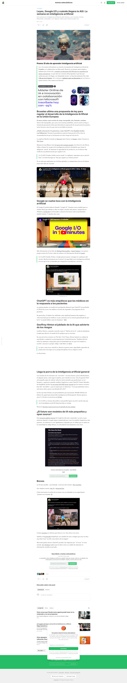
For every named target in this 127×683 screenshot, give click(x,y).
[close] (77, 626)
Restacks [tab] (47, 589)
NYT (70, 344)
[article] (63, 616)
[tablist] (43, 589)
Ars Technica (46, 545)
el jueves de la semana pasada (64, 145)
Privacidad (61, 672)
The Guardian (77, 485)
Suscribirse (111, 2)
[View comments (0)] (43, 25)
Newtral (59, 139)
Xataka (74, 139)
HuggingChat (60, 488)
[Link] (35, 63)
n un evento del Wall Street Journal (62, 384)
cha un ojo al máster (45, 78)
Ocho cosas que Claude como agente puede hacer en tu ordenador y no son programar (55, 613)
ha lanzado (47, 537)
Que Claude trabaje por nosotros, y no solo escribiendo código (52, 616)
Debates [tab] (51, 608)
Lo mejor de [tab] (40, 608)
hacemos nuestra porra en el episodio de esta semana (59, 407)
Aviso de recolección (75, 672)
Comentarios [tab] (41, 589)
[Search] (101, 2)
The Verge (40, 141)
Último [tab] (46, 608)
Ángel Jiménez (75, 251)
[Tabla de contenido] (2, 341)
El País (60, 397)
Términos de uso (63, 652)
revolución (46, 212)
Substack (56, 680)
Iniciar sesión (120, 2)
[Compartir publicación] (104, 2)
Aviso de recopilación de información (58, 653)
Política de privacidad (73, 653)
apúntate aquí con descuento (71, 78)
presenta (44, 533)
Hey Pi (52, 488)
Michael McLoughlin (63, 251)
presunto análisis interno (47, 418)
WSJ (65, 320)
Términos (67, 672)
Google (82, 253)
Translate (40, 8)
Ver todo (40, 650)
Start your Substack (58, 676)
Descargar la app (71, 676)
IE (51, 494)
